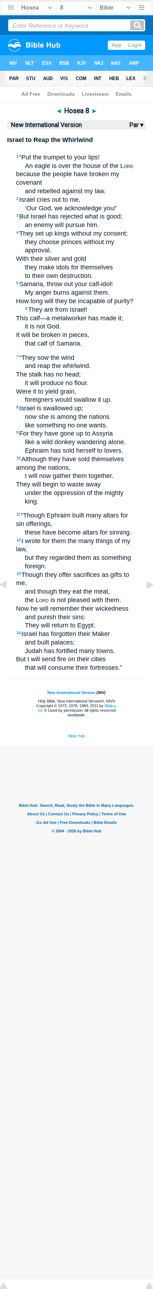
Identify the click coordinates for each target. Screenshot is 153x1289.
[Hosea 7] (9, 600)
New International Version (71, 692)
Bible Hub (76, 736)
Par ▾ (136, 124)
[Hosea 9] (144, 600)
